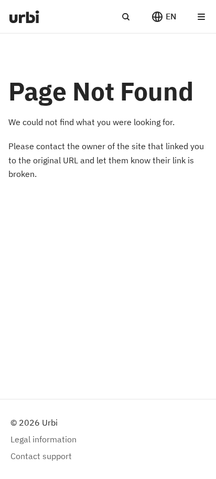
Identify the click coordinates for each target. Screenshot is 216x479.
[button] (163, 16)
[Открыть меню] (201, 16)
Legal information (43, 439)
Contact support (41, 456)
